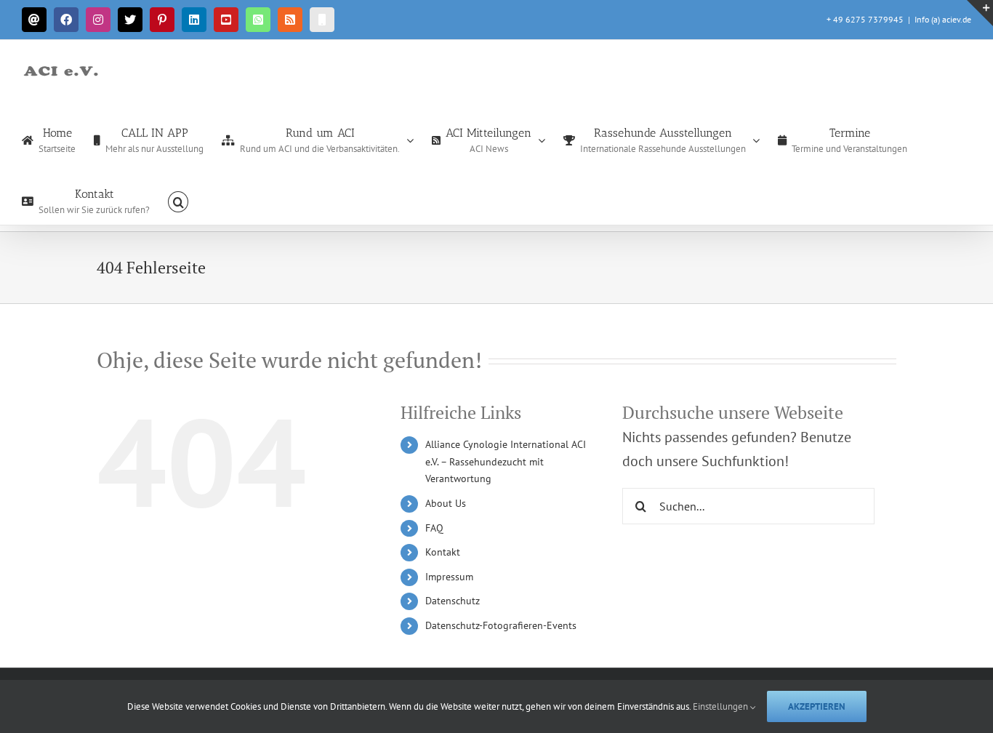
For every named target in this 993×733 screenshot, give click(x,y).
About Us (445, 503)
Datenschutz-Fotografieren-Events (500, 625)
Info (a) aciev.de (942, 19)
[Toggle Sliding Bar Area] (980, 13)
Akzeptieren (816, 706)
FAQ (434, 527)
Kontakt (442, 551)
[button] (178, 200)
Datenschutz (452, 600)
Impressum (449, 576)
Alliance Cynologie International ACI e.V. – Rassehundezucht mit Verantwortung (505, 462)
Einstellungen (721, 706)
